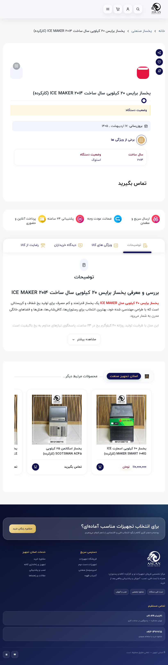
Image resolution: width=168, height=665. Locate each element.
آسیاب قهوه (90, 575)
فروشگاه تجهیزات (88, 559)
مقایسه (159, 71)
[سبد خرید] (118, 9)
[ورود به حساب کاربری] (128, 9)
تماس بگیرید (132, 183)
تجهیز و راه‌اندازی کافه (34, 564)
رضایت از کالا (30, 245)
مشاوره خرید (39, 559)
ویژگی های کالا (102, 245)
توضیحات (134, 245)
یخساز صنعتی (142, 31)
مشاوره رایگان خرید (22, 528)
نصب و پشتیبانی (37, 570)
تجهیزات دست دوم (87, 564)
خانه (162, 31)
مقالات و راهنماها (37, 575)
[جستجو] (138, 9)
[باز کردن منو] (107, 9)
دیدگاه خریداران (65, 245)
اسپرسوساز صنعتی (88, 570)
